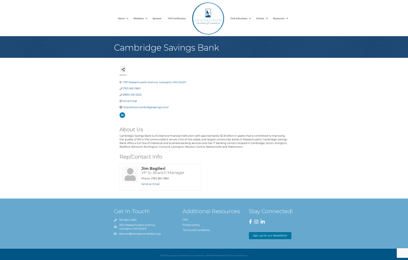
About (121, 18)
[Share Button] (123, 69)
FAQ (185, 219)
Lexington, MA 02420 (138, 227)
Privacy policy (191, 224)
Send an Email (150, 184)
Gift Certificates (177, 18)
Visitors (260, 18)
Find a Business (239, 18)
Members (139, 18)
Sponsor (157, 18)
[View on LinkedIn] (122, 117)
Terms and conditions (196, 230)
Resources (278, 18)
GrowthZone (241, 255)
